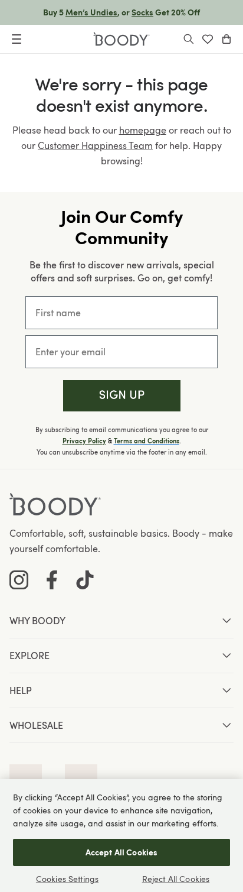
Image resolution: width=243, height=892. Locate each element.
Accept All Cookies (122, 852)
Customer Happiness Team (95, 145)
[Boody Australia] (121, 39)
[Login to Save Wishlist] (208, 39)
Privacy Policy (84, 441)
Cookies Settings (67, 878)
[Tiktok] (84, 579)
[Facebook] (51, 579)
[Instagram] (18, 579)
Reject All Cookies (176, 878)
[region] (121, 835)
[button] (121, 395)
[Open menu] (16, 39)
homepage (142, 130)
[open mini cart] (226, 39)
